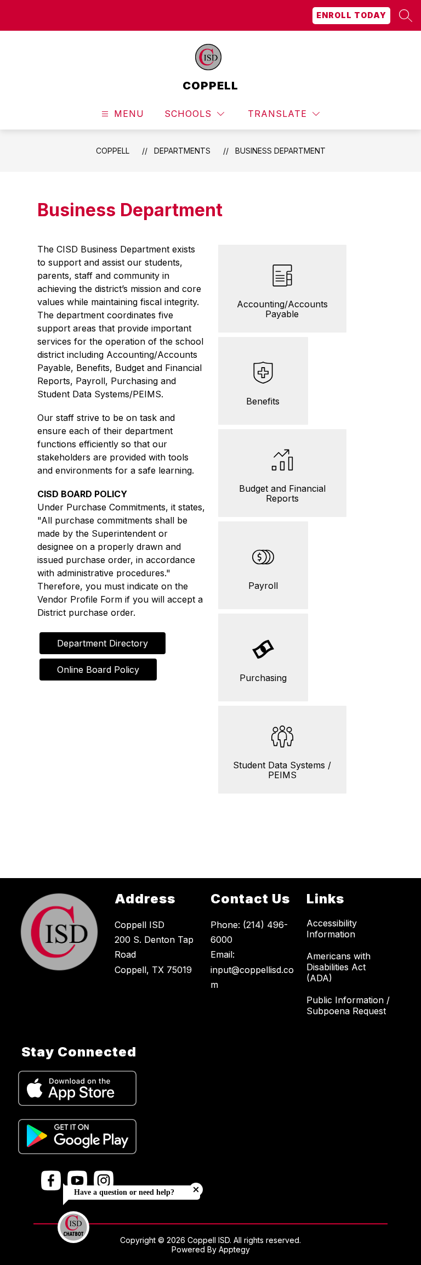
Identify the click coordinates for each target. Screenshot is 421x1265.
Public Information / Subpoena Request (348, 1005)
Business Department (280, 150)
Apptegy (234, 1249)
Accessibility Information (331, 929)
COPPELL (112, 150)
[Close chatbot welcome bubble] (196, 1189)
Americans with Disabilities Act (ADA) (338, 967)
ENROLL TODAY (351, 15)
